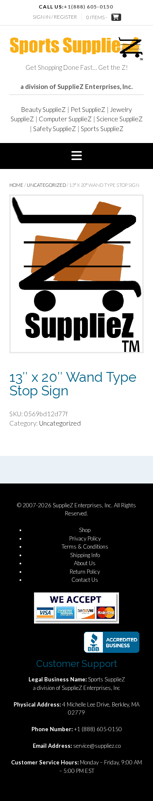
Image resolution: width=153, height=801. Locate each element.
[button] (76, 156)
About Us (85, 563)
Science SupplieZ (119, 119)
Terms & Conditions (85, 546)
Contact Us (84, 579)
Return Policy (85, 571)
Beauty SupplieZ (43, 109)
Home (16, 185)
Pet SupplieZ (88, 109)
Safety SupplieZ (54, 128)
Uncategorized (46, 185)
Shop (85, 529)
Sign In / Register (55, 17)
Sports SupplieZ (102, 128)
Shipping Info (85, 555)
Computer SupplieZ (65, 119)
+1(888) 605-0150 (88, 6)
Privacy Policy (85, 538)
